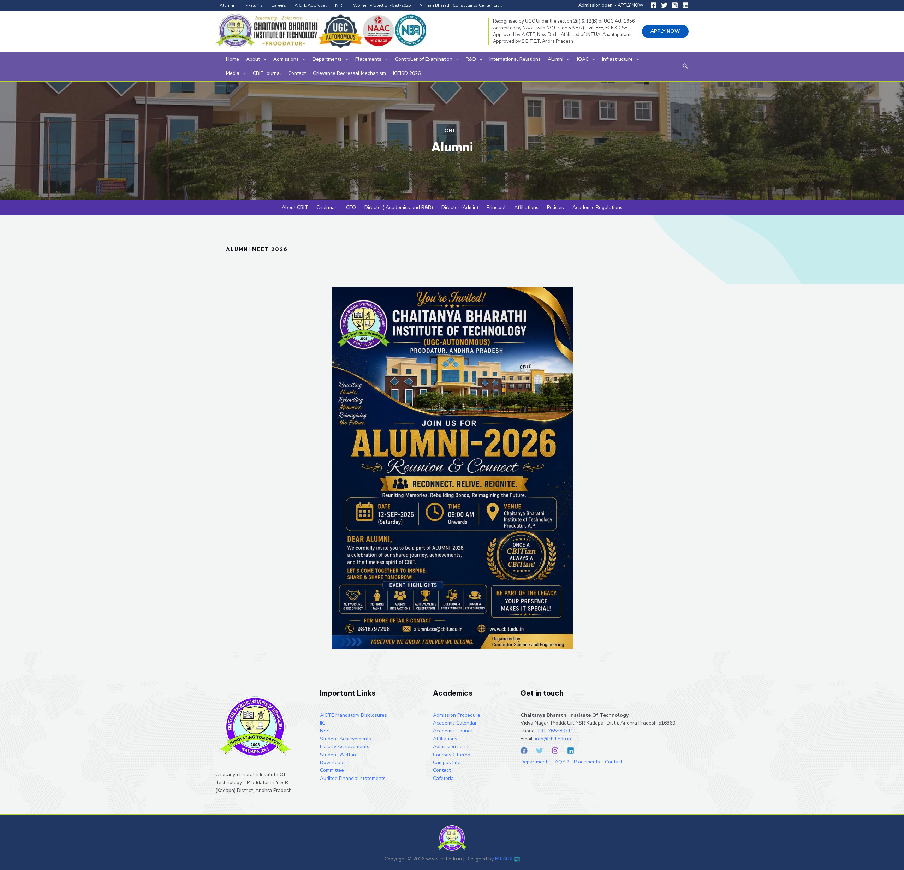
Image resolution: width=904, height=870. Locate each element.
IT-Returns (253, 5)
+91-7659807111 (556, 730)
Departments (327, 59)
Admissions (286, 59)
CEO (351, 207)
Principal (496, 207)
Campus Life (446, 762)
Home (232, 59)
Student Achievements (345, 738)
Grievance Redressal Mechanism (349, 73)
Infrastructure (617, 59)
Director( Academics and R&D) (398, 207)
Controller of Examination (423, 59)
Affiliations (526, 207)
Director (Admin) (459, 207)
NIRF (340, 5)
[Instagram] (675, 5)
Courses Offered (451, 754)
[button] (665, 31)
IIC (322, 723)
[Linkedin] (685, 5)
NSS (325, 730)
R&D (471, 59)
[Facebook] (653, 5)
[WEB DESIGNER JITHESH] (517, 859)
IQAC (583, 59)
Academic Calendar (455, 723)
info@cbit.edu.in (553, 738)
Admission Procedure (456, 715)
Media (232, 73)
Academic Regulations (597, 207)
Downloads (333, 762)
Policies (555, 207)
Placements (368, 59)
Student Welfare (339, 754)
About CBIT (295, 207)
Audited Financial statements (353, 778)
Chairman (327, 207)
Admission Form (450, 746)
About (253, 59)
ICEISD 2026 (407, 73)
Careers (278, 5)
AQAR (562, 761)
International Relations (515, 59)
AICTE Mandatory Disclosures (353, 715)
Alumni (227, 5)
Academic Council (453, 730)
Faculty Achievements (344, 746)
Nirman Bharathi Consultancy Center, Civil (461, 5)
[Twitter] (664, 5)
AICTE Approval (311, 5)
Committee (332, 770)
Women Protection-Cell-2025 (382, 5)
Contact (297, 73)
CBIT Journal (267, 73)
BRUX (504, 859)
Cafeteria (443, 778)
